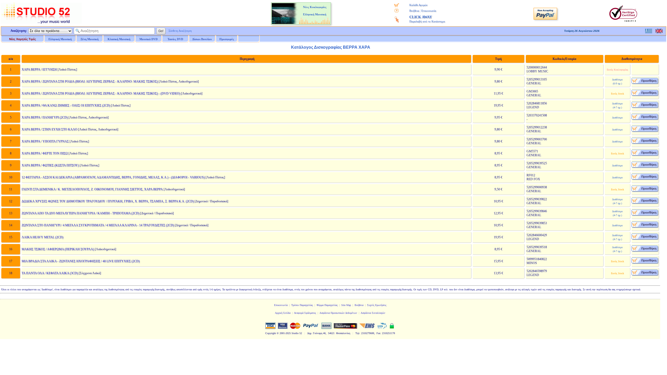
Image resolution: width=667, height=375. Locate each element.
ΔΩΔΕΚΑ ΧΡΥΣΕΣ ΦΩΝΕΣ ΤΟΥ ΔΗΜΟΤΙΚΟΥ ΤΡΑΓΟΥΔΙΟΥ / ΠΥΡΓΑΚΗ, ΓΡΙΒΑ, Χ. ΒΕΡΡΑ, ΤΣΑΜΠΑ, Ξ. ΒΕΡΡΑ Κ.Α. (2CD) (108, 201)
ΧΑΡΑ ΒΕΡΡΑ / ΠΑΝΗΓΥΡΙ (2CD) (45, 117)
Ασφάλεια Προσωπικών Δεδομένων (338, 312)
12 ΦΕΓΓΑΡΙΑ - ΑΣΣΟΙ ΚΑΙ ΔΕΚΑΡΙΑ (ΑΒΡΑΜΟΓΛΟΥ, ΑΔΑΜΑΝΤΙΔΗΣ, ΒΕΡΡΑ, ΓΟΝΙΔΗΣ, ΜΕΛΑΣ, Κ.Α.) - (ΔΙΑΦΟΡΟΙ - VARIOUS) (113, 177)
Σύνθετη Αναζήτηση (180, 30)
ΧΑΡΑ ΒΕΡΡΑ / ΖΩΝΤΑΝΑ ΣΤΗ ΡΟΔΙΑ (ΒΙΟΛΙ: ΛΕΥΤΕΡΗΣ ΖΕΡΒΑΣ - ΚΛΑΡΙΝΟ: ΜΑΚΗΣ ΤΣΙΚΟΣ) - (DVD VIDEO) (101, 93)
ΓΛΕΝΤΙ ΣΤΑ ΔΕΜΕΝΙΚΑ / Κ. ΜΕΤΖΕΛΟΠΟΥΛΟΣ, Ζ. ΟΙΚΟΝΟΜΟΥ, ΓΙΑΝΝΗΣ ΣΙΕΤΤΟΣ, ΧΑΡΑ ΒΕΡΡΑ (92, 189)
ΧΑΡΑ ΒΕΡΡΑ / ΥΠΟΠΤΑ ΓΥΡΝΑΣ (45, 141)
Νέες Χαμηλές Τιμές (22, 39)
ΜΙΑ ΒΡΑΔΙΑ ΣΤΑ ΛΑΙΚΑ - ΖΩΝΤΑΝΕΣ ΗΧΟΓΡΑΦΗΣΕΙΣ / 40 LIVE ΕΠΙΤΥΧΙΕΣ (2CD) (81, 261)
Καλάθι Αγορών (418, 5)
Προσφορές (226, 39)
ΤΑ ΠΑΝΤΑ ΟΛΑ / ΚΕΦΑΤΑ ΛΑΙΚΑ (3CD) (50, 273)
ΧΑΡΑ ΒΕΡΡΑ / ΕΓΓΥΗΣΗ (39, 69)
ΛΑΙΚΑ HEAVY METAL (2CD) (42, 237)
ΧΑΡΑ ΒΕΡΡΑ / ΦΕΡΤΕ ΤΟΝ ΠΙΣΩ (45, 153)
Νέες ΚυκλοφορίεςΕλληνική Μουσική (314, 10)
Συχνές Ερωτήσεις (376, 305)
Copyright (270, 333)
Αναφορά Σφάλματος (305, 312)
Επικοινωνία (428, 10)
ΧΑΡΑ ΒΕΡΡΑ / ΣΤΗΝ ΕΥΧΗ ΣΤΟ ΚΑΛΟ (49, 129)
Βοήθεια (414, 10)
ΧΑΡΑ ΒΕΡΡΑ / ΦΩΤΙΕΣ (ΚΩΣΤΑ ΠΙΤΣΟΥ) (50, 165)
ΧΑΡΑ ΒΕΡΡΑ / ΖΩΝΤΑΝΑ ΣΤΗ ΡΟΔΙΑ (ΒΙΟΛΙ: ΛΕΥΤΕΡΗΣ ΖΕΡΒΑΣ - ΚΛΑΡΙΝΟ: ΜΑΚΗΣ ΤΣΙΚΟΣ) (90, 81)
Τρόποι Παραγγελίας (302, 305)
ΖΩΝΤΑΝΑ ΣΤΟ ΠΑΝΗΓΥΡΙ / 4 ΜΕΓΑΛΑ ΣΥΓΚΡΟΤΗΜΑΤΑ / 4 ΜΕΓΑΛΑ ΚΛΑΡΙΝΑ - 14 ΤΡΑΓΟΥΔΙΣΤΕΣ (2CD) (98, 225)
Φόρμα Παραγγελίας (327, 305)
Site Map (346, 305)
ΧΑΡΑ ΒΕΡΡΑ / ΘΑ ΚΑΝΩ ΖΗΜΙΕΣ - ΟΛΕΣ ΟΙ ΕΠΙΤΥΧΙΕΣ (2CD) (66, 105)
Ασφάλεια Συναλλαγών (373, 312)
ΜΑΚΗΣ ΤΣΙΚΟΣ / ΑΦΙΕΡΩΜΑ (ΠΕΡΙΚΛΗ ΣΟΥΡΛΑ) (58, 249)
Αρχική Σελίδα (283, 312)
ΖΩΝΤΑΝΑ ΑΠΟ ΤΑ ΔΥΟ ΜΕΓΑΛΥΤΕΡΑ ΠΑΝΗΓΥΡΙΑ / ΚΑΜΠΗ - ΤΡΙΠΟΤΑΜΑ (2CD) (80, 213)
